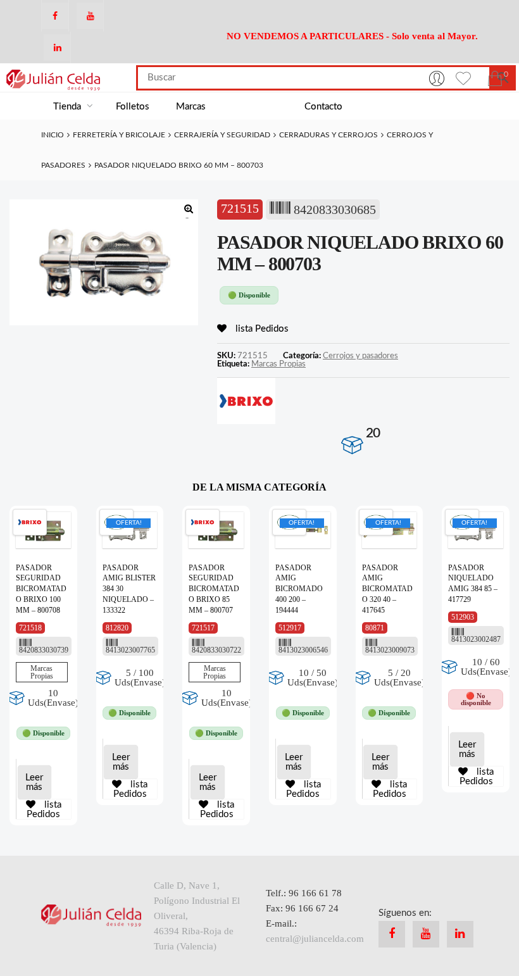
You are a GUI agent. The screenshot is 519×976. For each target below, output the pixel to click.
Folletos (132, 106)
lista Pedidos (261, 329)
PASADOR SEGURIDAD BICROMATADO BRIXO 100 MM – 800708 (41, 589)
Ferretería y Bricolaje (119, 135)
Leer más (34, 782)
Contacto (323, 106)
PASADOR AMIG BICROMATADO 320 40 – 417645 (387, 589)
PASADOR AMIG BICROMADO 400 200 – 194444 (299, 589)
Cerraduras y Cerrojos (328, 135)
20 (373, 433)
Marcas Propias (278, 364)
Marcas (191, 106)
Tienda (68, 106)
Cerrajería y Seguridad (222, 135)
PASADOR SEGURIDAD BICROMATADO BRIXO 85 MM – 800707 (214, 589)
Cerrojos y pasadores (360, 355)
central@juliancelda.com (315, 939)
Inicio (52, 135)
